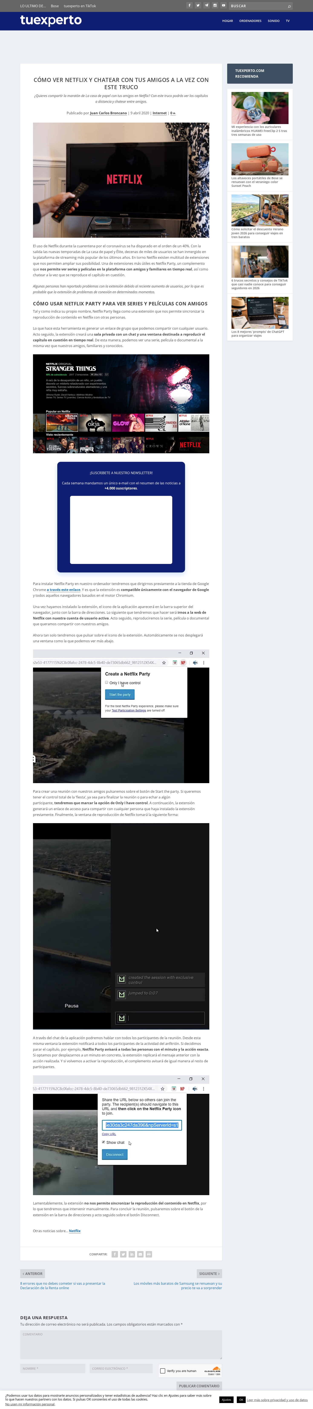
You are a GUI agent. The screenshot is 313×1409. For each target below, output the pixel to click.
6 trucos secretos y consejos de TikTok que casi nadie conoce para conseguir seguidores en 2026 (259, 284)
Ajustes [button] (226, 1400)
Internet (160, 113)
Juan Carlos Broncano (108, 113)
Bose (55, 6)
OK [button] (241, 1400)
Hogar (227, 21)
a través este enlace (63, 589)
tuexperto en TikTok (80, 6)
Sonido (274, 21)
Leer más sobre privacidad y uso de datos (277, 1400)
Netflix (74, 1231)
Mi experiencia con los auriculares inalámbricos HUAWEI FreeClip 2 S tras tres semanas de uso (259, 130)
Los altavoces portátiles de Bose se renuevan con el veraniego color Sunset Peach (257, 182)
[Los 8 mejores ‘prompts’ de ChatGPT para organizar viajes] (260, 313)
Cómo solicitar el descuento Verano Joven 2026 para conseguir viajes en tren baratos (257, 233)
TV (288, 21)
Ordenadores (250, 21)
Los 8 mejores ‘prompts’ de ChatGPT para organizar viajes (257, 334)
